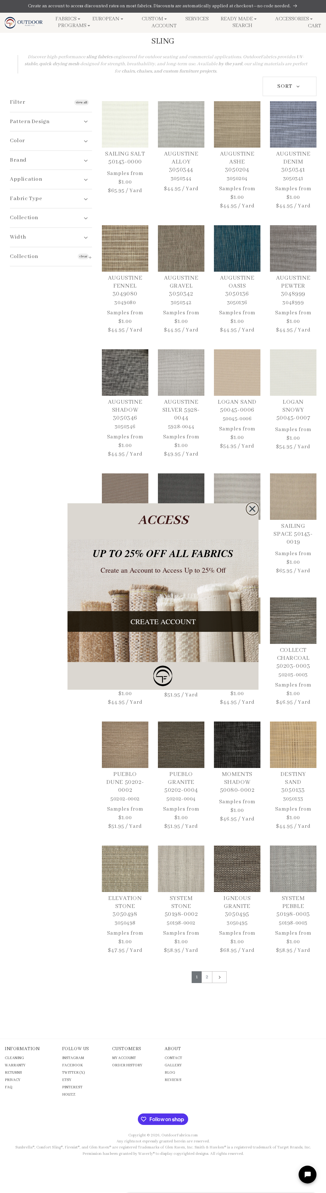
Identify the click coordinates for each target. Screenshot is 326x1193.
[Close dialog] (252, 509)
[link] (163, 676)
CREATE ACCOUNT (163, 621)
